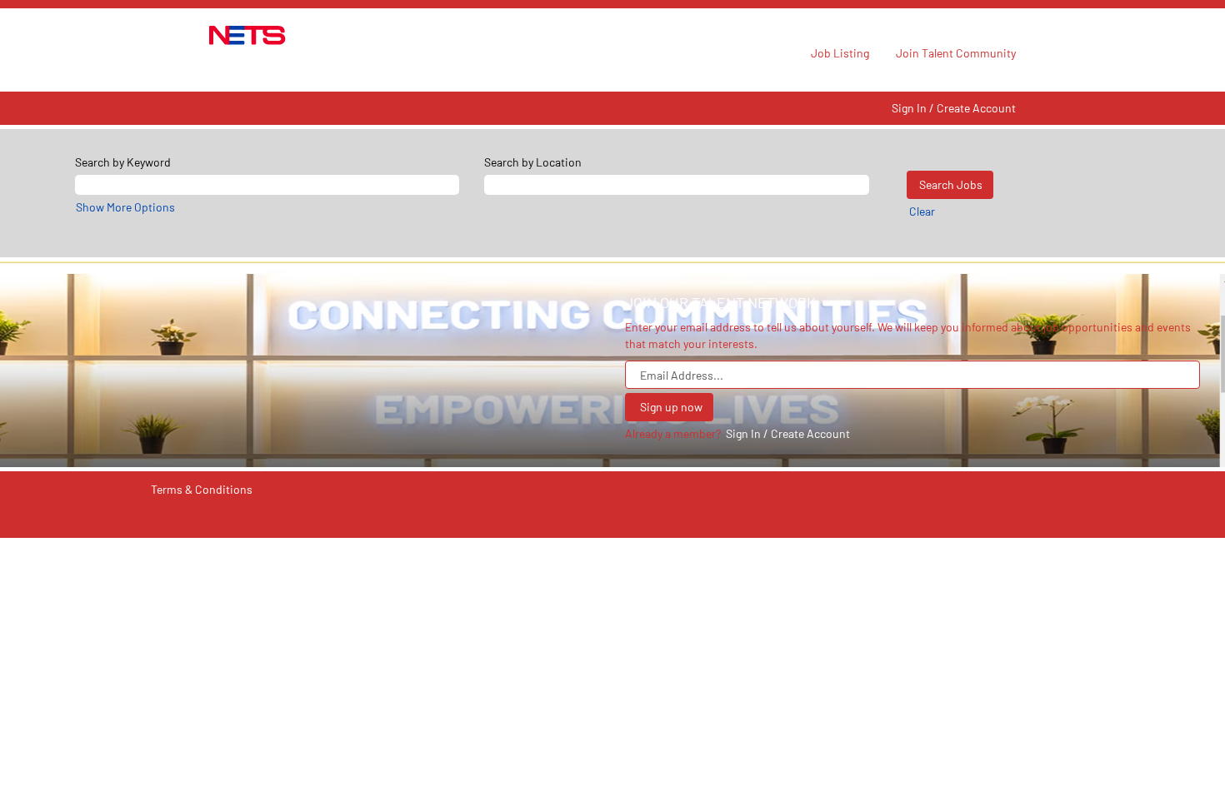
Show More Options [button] (125, 207)
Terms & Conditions (201, 489)
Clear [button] (922, 211)
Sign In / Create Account (954, 108)
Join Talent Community (956, 53)
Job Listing (840, 53)
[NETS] (247, 35)
